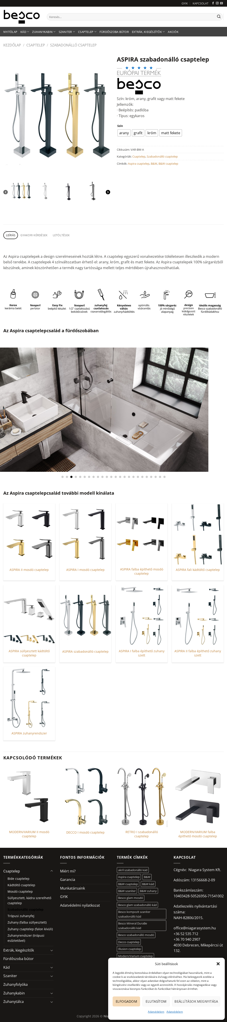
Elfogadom (126, 1001)
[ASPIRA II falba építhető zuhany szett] (198, 615)
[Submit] (219, 17)
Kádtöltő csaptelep (21, 885)
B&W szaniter (127, 891)
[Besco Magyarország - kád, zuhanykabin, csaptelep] (21, 17)
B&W (154, 164)
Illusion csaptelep (129, 949)
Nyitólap (10, 32)
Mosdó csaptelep (20, 891)
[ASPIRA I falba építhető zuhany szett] (142, 615)
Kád (23, 32)
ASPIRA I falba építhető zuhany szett (141, 653)
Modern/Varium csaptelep (135, 956)
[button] (218, 964)
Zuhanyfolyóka (15, 984)
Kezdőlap (12, 45)
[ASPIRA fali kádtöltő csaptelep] (198, 533)
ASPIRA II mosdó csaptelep (29, 570)
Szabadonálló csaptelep (73, 45)
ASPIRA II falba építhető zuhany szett (197, 653)
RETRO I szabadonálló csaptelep (141, 834)
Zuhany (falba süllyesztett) (27, 922)
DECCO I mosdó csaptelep (85, 832)
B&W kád (148, 884)
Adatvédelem (156, 1012)
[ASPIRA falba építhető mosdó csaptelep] (142, 533)
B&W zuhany (148, 891)
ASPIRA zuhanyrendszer (29, 733)
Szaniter (65, 32)
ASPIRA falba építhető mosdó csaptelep (141, 571)
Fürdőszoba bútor (114, 32)
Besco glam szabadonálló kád (137, 905)
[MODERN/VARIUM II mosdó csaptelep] (29, 796)
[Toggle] (51, 871)
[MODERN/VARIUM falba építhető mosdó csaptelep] (198, 796)
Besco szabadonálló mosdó (136, 935)
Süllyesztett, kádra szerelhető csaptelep (29, 900)
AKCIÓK (173, 32)
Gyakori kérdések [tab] (33, 235)
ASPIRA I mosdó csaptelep (85, 570)
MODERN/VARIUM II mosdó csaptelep (29, 834)
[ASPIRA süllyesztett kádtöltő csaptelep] (29, 615)
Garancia (67, 879)
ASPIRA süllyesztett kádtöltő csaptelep (29, 653)
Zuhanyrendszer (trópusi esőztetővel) (26, 938)
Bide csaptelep (18, 878)
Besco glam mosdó (130, 898)
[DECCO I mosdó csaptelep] (85, 796)
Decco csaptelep (128, 942)
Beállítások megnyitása (196, 1001)
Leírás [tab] (11, 235)
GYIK (185, 3)
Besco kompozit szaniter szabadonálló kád (134, 914)
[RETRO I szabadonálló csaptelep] (142, 796)
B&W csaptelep (168, 164)
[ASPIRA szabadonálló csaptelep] (85, 615)
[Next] (108, 192)
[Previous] (5, 192)
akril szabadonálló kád (132, 870)
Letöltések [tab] (61, 235)
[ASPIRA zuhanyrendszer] (29, 697)
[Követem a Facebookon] (213, 3)
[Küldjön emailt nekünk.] (221, 3)
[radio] (124, 133)
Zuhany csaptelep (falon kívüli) (30, 929)
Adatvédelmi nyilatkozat (80, 905)
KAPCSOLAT (200, 3)
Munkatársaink (72, 888)
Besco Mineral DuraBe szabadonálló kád (132, 925)
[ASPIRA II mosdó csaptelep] (29, 533)
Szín (120, 126)
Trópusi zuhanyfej (21, 916)
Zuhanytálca (13, 1001)
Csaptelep (85, 32)
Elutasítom (156, 1001)
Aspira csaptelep (138, 164)
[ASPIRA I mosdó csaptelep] (85, 533)
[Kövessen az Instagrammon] (217, 3)
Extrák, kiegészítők (147, 32)
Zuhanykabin (42, 32)
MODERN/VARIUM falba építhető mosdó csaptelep (197, 834)
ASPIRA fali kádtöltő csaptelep (198, 570)
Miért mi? (68, 871)
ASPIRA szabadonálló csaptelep (85, 652)
